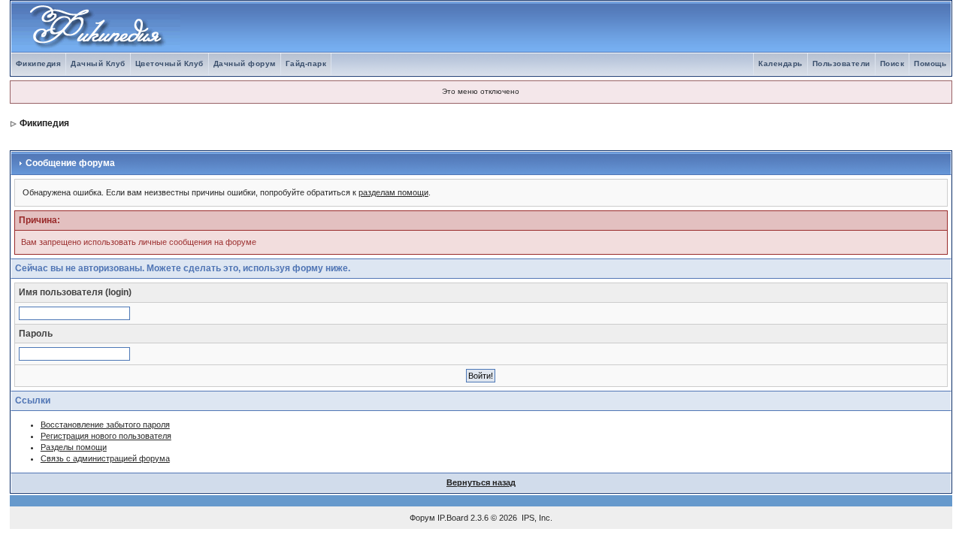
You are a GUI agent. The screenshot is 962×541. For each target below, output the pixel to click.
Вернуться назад (481, 482)
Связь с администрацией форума (105, 458)
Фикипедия (39, 63)
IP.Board (452, 517)
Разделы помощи (74, 447)
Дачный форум (244, 63)
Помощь (930, 63)
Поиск (892, 63)
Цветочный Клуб (169, 63)
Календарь (780, 63)
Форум (422, 517)
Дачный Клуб (98, 63)
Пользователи (841, 63)
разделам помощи (393, 192)
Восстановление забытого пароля (105, 424)
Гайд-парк (306, 63)
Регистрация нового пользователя (106, 435)
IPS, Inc (536, 517)
